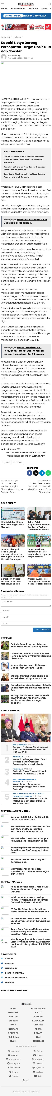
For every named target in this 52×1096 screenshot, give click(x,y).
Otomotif (13, 1033)
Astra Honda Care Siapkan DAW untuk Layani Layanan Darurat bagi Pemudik (30, 921)
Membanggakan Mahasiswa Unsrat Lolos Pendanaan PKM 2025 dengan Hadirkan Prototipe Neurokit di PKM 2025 (31, 943)
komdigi (9, 963)
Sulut (38, 1012)
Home (13, 1008)
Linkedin (39, 1063)
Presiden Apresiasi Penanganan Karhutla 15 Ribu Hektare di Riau (39, 581)
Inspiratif (13, 1029)
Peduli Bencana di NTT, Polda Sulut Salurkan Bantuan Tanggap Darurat (30, 889)
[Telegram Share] (42, 473)
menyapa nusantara (16, 977)
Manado (13, 1016)
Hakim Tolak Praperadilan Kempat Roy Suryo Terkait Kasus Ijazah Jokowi (38, 526)
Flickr (39, 1076)
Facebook (15, 1051)
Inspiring (31, 779)
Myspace (39, 1067)
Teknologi (38, 1041)
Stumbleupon (15, 1059)
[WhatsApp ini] (48, 473)
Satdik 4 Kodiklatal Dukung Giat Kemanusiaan (28, 860)
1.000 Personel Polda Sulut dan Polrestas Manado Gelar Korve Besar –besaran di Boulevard (24, 159)
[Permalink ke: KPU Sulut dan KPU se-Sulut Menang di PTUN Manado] (13, 513)
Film (38, 1037)
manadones (11, 968)
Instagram (15, 1063)
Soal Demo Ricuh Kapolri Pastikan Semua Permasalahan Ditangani (24, 175)
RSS (27, 1080)
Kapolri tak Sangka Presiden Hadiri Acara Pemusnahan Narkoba (24, 168)
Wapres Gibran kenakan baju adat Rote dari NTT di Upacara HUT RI (30, 677)
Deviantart (15, 1067)
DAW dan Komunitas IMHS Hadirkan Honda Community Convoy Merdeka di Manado (31, 656)
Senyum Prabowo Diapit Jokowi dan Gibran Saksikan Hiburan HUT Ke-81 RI (30, 749)
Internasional (38, 1008)
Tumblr (39, 1055)
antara (9, 958)
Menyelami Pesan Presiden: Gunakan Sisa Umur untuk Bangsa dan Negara (30, 871)
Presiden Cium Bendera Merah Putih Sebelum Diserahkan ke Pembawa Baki (31, 688)
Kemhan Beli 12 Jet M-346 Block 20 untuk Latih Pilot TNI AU (30, 818)
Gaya (13, 1025)
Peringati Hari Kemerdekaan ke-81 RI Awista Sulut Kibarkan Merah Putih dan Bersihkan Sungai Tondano (30, 699)
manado (9, 982)
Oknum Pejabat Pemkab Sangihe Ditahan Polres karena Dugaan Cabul (12, 486)
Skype (15, 1072)
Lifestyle (38, 1025)
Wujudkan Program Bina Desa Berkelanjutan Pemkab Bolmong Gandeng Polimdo (29, 762)
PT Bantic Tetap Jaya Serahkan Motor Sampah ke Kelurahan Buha (30, 910)
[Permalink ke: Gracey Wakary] (4, 56)
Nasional (28, 796)
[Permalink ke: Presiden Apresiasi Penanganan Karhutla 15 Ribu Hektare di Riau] (39, 570)
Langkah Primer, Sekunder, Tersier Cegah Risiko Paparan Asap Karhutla (39, 553)
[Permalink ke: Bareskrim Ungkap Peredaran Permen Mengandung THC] (13, 570)
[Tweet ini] (36, 473)
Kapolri (5, 462)
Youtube (39, 1072)
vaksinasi (17, 462)
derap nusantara (14, 973)
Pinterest (15, 1055)
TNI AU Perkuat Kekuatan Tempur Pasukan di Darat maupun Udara (29, 839)
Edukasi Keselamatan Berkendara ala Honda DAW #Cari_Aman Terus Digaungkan (39, 486)
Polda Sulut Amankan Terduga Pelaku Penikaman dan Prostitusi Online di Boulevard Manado (29, 900)
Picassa (15, 1076)
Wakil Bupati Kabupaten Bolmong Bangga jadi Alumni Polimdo (29, 786)
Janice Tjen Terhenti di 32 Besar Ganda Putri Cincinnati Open (28, 666)
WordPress (40, 1059)
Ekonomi (13, 1021)
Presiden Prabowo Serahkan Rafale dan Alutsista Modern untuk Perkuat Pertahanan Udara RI (30, 829)
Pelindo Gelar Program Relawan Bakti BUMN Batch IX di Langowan (29, 645)
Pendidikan (18, 757)
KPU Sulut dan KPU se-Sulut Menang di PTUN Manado (12, 524)
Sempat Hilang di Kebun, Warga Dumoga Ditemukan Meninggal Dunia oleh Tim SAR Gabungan (12, 554)
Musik (13, 1041)
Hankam (38, 1016)
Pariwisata (38, 1021)
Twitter (40, 1051)
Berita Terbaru (20, 745)
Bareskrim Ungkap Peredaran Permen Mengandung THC (11, 581)
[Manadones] (26, 3)
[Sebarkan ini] (29, 473)
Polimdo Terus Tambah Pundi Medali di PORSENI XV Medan (29, 772)
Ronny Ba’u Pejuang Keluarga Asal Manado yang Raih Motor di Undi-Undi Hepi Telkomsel (30, 931)
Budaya (38, 1033)
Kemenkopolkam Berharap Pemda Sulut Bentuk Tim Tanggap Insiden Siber (30, 850)
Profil (38, 1029)
